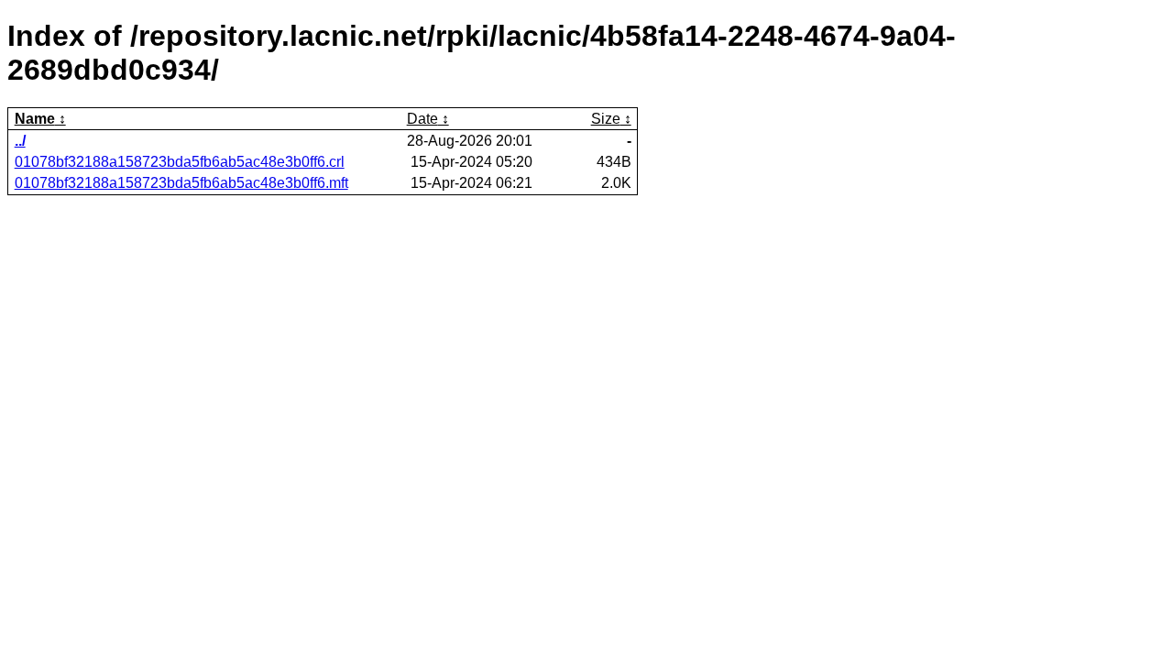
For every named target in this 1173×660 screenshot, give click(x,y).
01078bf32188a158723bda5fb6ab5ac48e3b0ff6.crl (180, 162)
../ (20, 140)
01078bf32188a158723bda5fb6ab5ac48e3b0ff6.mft (181, 183)
